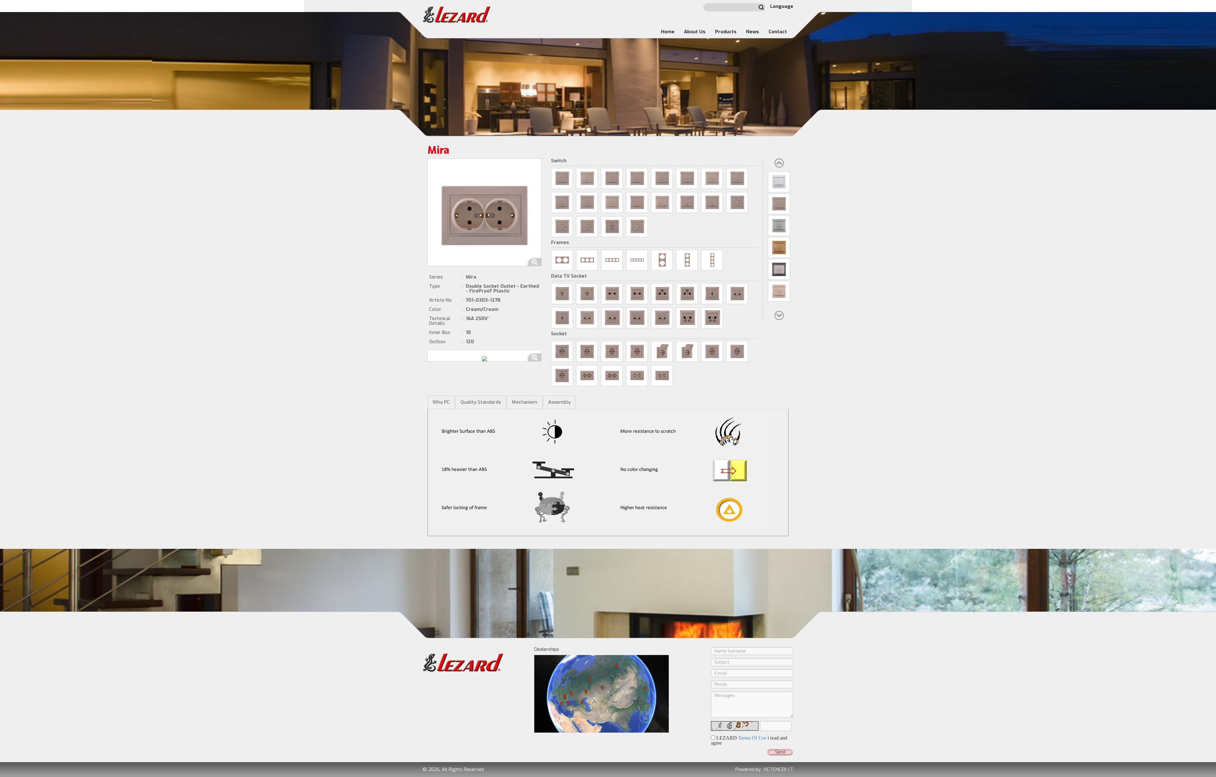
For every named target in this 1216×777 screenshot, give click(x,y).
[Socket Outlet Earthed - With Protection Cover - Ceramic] (662, 351)
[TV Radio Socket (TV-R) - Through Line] (612, 293)
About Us (695, 32)
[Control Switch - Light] (612, 178)
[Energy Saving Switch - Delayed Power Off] (612, 226)
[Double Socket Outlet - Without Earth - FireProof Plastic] (662, 375)
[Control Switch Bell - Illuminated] (562, 202)
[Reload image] (734, 726)
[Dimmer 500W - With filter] (562, 226)
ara (761, 7)
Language (781, 6)
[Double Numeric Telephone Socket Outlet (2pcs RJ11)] (737, 293)
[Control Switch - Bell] (637, 178)
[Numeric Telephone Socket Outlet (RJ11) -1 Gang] (712, 293)
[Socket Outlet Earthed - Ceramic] (612, 351)
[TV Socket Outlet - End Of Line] (587, 293)
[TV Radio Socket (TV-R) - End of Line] (637, 293)
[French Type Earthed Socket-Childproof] (562, 375)
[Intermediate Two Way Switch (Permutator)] (737, 178)
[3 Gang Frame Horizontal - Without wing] (587, 260)
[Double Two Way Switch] (712, 178)
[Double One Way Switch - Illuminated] (662, 202)
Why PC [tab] (441, 402)
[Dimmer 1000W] (637, 226)
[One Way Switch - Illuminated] (637, 202)
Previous (779, 163)
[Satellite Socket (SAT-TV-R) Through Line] (662, 293)
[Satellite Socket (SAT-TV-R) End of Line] (687, 293)
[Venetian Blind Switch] (612, 202)
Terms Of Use (752, 738)
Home (667, 32)
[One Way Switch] (562, 178)
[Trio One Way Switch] (587, 202)
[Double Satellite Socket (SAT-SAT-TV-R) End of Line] (712, 317)
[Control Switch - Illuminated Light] (687, 202)
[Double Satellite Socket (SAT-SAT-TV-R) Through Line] (687, 317)
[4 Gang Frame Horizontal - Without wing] (612, 260)
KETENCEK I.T (778, 769)
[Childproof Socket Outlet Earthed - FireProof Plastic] (737, 351)
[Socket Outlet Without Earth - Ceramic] (562, 351)
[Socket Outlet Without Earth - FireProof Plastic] (587, 351)
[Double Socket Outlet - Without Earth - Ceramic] (637, 375)
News (752, 32)
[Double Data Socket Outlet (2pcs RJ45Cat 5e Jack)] (587, 317)
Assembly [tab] (559, 402)
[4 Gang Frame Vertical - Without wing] (712, 260)
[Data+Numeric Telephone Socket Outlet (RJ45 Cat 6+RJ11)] (662, 317)
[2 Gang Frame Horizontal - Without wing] (562, 260)
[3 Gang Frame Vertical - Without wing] (687, 260)
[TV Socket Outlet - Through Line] (562, 293)
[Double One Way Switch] (587, 178)
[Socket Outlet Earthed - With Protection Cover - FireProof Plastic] (687, 351)
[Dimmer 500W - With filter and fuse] (587, 226)
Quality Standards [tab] (480, 402)
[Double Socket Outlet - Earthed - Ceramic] (587, 375)
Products (726, 32)
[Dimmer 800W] (737, 202)
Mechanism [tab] (524, 402)
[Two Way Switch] (687, 178)
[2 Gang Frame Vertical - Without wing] (662, 260)
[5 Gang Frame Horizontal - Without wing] (637, 260)
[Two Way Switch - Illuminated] (712, 202)
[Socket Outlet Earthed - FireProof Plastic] (637, 351)
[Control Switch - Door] (662, 178)
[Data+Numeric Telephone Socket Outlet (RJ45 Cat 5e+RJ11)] (637, 317)
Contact (778, 32)
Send (780, 752)
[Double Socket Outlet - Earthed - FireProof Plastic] (612, 375)
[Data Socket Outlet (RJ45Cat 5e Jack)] (562, 317)
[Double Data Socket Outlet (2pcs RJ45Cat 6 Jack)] (612, 317)
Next (779, 315)
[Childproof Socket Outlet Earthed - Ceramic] (712, 351)
